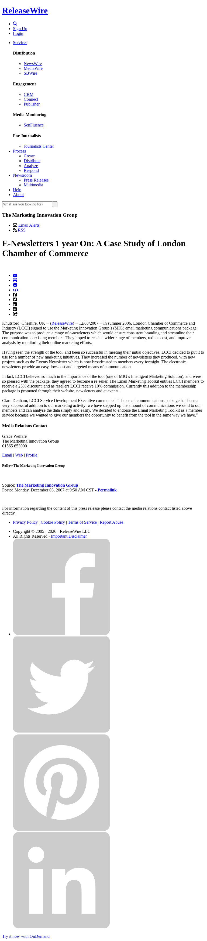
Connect (31, 99)
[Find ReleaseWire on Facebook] (61, 634)
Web (19, 455)
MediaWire (33, 68)
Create (29, 156)
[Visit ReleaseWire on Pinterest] (61, 829)
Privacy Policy (25, 522)
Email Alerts (28, 225)
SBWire (30, 73)
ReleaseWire (25, 10)
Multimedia (33, 185)
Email (7, 455)
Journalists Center (39, 146)
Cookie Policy (53, 522)
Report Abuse (111, 522)
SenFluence (34, 125)
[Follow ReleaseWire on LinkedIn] (61, 927)
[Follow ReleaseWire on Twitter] (61, 731)
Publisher (32, 104)
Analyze (31, 165)
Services (20, 42)
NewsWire (33, 63)
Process (19, 151)
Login (18, 33)
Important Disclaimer (69, 536)
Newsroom (22, 175)
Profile (31, 455)
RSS (22, 230)
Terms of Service (82, 522)
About (18, 194)
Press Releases (36, 180)
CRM (28, 94)
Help (17, 189)
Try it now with (26, 936)
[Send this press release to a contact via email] (15, 275)
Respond (31, 170)
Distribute (32, 160)
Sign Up (20, 28)
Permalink (107, 490)
